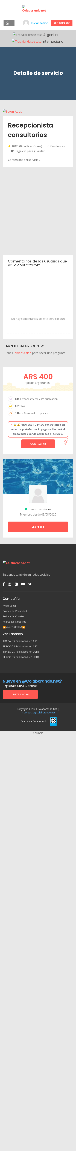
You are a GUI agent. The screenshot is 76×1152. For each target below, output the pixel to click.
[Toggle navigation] (9, 23)
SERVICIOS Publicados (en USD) (21, 657)
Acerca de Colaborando (34, 721)
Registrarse (62, 23)
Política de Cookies (13, 616)
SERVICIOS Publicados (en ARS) (20, 646)
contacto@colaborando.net (39, 712)
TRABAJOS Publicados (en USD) (21, 651)
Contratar (38, 444)
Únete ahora (20, 694)
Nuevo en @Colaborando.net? (32, 681)
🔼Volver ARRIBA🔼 (14, 627)
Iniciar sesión (39, 23)
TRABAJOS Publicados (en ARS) (20, 641)
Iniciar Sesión (22, 353)
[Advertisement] (38, 210)
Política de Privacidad (15, 611)
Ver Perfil (38, 526)
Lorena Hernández (39, 509)
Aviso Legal (9, 605)
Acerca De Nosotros (14, 621)
